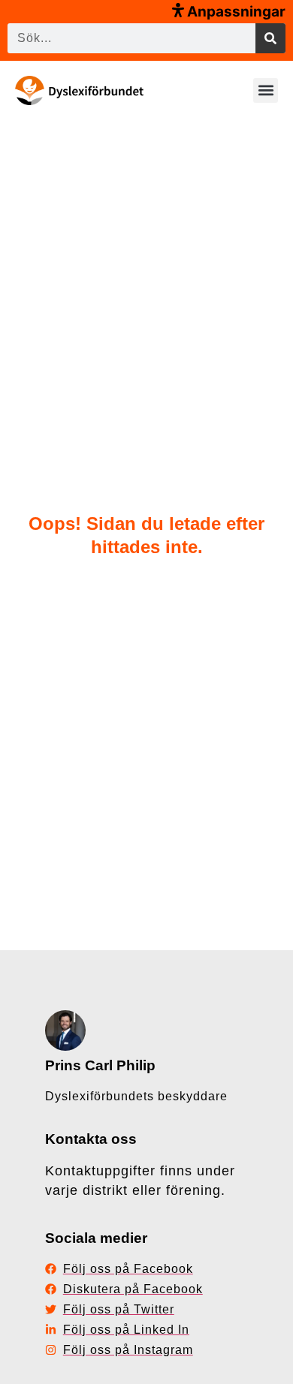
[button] (265, 90)
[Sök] (270, 38)
